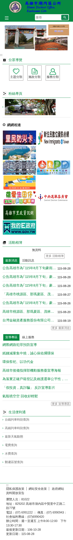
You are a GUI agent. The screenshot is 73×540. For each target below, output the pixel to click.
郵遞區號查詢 (14, 462)
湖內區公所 (36, 7)
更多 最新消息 (61, 328)
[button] (64, 17)
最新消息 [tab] (11, 260)
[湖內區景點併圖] (36, 37)
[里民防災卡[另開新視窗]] (19, 137)
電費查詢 (11, 445)
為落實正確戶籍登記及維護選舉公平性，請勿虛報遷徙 (36, 379)
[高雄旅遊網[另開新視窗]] (19, 152)
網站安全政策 (38, 488)
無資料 (36, 250)
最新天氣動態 (14, 436)
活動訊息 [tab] (28, 260)
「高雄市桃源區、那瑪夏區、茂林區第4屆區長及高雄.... (29, 294)
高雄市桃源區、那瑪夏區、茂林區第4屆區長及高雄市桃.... (29, 312)
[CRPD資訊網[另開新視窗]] (53, 167)
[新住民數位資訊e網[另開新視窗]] (53, 137)
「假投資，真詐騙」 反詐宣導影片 (28, 388)
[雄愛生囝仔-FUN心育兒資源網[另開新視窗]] (19, 197)
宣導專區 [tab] (11, 337)
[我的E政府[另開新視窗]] (19, 227)
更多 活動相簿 (55, 255)
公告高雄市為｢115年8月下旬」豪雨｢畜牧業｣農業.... (29, 285)
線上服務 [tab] (28, 337)
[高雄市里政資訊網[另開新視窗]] (19, 212)
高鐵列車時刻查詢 (17, 428)
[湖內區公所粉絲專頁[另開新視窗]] (36, 107)
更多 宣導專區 (61, 403)
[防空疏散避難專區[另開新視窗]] (19, 182)
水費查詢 (11, 453)
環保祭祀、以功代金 (17, 362)
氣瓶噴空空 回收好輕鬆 (20, 396)
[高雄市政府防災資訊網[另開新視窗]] (19, 167)
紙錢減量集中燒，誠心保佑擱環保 (28, 353)
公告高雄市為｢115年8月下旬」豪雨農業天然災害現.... (29, 277)
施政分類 (34, 77)
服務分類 (53, 77)
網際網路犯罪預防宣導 (19, 345)
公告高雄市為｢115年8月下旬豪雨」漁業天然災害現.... (29, 268)
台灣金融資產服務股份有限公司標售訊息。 (29, 320)
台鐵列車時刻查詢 (17, 419)
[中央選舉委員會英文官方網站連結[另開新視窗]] (53, 197)
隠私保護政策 (15, 488)
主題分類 (16, 77)
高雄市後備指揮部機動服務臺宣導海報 (31, 370)
